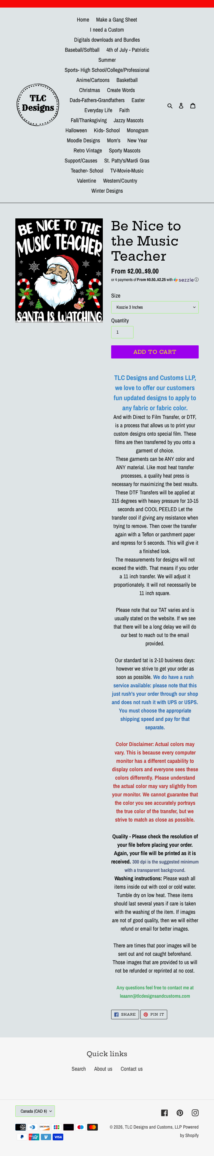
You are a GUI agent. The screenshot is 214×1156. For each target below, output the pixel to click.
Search (79, 1068)
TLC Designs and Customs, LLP (153, 1127)
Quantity (120, 320)
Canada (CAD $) (34, 1111)
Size (115, 295)
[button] (155, 279)
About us (103, 1068)
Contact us (132, 1068)
